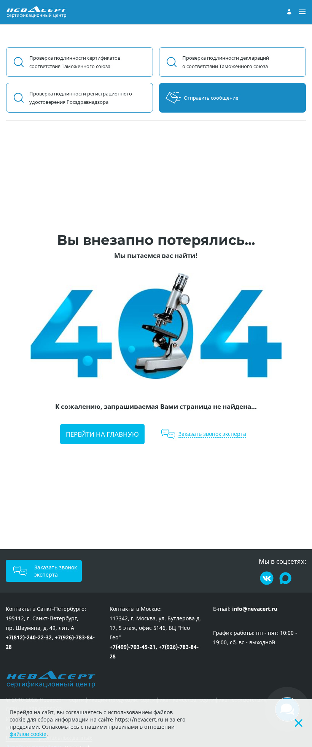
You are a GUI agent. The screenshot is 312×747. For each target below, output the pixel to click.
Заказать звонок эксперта (55, 571)
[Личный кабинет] (289, 12)
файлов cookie (28, 733)
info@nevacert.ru (254, 608)
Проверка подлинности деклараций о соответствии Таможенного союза (225, 62)
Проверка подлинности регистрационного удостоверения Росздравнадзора (80, 97)
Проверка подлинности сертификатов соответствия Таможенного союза (74, 62)
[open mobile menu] (302, 12)
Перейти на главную (102, 434)
